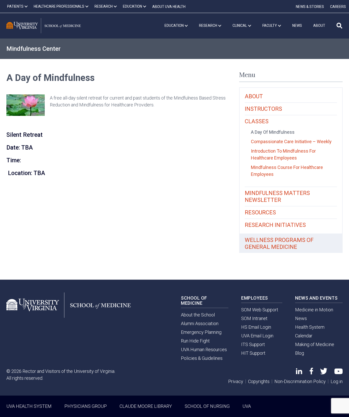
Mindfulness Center (33, 48)
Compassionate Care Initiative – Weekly (291, 141)
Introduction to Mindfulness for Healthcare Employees (283, 154)
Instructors (263, 109)
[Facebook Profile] (311, 372)
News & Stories (310, 7)
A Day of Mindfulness (273, 132)
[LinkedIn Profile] (299, 372)
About (254, 96)
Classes (257, 121)
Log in (337, 381)
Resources (260, 212)
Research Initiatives (275, 225)
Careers (338, 7)
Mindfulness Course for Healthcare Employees (287, 171)
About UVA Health (168, 7)
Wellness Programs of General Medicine (279, 243)
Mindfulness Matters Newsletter (277, 196)
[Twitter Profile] (323, 372)
